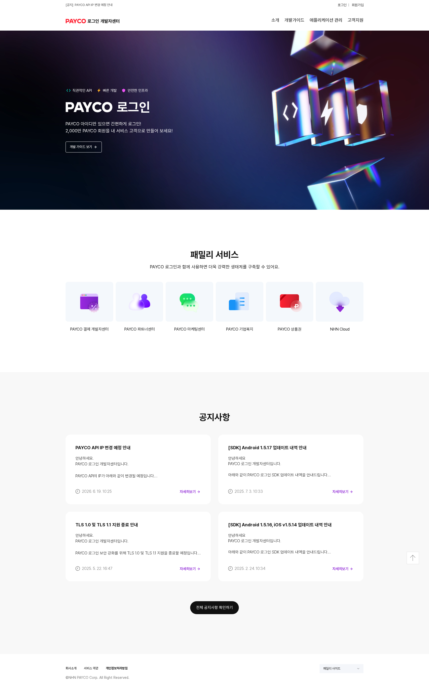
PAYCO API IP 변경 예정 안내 (93, 5)
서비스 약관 (91, 668)
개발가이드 (294, 20)
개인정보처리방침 (117, 668)
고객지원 (355, 20)
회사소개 (71, 668)
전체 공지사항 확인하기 (214, 607)
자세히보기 (188, 492)
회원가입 (358, 5)
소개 (275, 20)
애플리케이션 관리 (326, 20)
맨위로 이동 (413, 558)
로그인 (342, 5)
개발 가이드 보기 (81, 147)
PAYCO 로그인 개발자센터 (94, 21)
